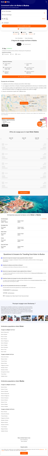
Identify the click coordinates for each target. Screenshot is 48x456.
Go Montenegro (4, 218)
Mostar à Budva (4, 422)
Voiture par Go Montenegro (37, 273)
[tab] (19, 44)
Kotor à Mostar (4, 334)
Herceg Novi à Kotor (5, 372)
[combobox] (24, 11)
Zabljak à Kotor (4, 376)
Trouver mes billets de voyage (24, 26)
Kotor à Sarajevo (4, 347)
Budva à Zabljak (4, 406)
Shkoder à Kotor (4, 367)
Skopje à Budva (4, 429)
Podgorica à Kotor (5, 365)
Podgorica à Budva (5, 418)
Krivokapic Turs (4, 225)
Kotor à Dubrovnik (5, 332)
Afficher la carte (24, 103)
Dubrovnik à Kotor (5, 356)
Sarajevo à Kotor (4, 369)
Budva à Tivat (4, 402)
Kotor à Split (3, 351)
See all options (24, 192)
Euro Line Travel (4, 244)
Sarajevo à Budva (4, 424)
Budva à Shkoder (4, 391)
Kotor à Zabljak (4, 345)
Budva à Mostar (4, 400)
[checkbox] (18, 28)
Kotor (16, 38)
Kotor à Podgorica (5, 340)
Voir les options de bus (25, 76)
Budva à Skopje (4, 404)
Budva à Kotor (4, 363)
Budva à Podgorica (5, 395)
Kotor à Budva (4, 338)
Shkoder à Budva (4, 420)
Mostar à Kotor (4, 359)
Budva (26, 38)
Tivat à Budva (4, 426)
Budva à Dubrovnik (5, 393)
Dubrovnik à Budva (5, 413)
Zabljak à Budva (4, 431)
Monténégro (20, 38)
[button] (46, 1)
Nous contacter (24, 441)
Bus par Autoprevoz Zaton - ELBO (38, 280)
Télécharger (5, 125)
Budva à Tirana (4, 389)
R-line (2, 238)
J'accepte (24, 453)
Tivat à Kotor (3, 374)
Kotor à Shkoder (4, 343)
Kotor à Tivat (3, 349)
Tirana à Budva (4, 416)
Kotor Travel (3, 231)
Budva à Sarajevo (4, 397)
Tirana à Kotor (4, 361)
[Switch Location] (44, 13)
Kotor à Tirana (4, 336)
